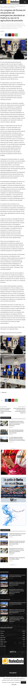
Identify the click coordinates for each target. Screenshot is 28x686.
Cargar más (12, 564)
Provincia (5, 6)
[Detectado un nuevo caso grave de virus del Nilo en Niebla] (4, 559)
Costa (2, 425)
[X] (9, 34)
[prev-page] (1, 444)
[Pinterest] (12, 34)
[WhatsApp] (16, 34)
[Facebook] (6, 34)
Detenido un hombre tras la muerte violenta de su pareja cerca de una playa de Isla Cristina (17, 543)
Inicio (1, 6)
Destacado (3, 434)
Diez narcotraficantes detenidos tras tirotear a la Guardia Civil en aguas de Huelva (16, 431)
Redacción (4, 392)
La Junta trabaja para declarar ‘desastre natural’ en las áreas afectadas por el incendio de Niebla (17, 439)
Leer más (14, 684)
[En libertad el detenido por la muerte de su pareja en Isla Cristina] (4, 535)
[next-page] (3, 444)
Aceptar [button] (23, 682)
